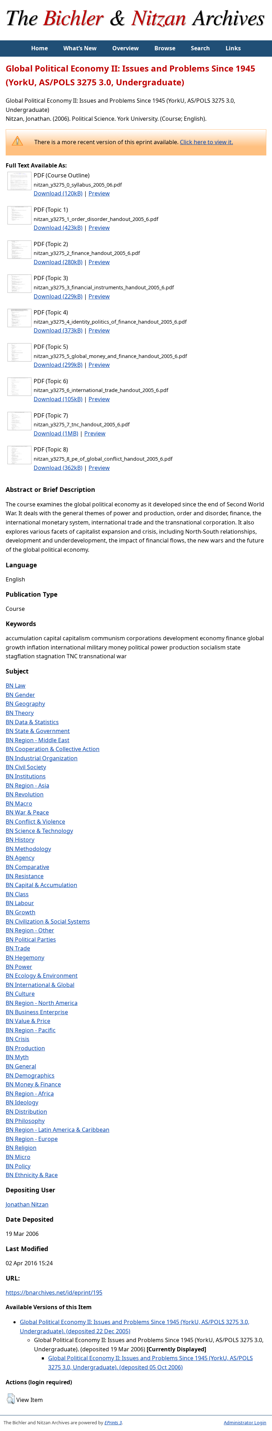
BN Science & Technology (39, 831)
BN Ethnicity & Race (32, 1175)
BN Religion (21, 1148)
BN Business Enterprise (37, 1012)
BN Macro (19, 803)
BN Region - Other (30, 930)
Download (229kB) (58, 296)
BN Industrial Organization (42, 758)
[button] (11, 1398)
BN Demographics (30, 1075)
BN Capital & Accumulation (41, 885)
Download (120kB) (58, 193)
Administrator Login (245, 1422)
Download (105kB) (58, 399)
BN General (21, 1066)
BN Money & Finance (33, 1084)
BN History (20, 840)
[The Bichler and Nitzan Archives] (136, 36)
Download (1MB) (56, 433)
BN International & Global (40, 985)
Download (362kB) (58, 468)
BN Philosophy (25, 1121)
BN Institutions (26, 776)
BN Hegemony (25, 957)
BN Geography (25, 704)
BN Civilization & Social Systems (48, 921)
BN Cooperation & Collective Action (53, 749)
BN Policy (18, 1166)
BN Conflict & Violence (35, 821)
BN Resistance (25, 876)
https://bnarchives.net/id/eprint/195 (54, 1292)
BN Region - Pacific (31, 1030)
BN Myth (17, 1057)
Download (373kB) (58, 330)
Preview (99, 193)
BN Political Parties (31, 939)
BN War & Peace (27, 812)
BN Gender (20, 695)
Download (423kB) (58, 228)
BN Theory (20, 713)
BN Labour (20, 903)
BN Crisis (17, 1039)
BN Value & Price (28, 1021)
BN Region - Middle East (37, 740)
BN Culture (20, 994)
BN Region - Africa (30, 1093)
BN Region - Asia (27, 785)
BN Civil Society (26, 767)
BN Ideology (22, 1102)
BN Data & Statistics (32, 722)
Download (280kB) (58, 262)
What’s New (80, 48)
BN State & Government (38, 731)
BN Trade (18, 948)
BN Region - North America (42, 1003)
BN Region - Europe (32, 1139)
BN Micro (18, 1157)
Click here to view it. (206, 142)
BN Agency (20, 858)
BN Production (25, 1048)
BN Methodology (28, 849)
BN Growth (20, 912)
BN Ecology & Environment (42, 975)
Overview (125, 48)
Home (39, 48)
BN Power (19, 967)
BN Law (16, 685)
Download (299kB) (58, 365)
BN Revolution (25, 794)
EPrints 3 (113, 1422)
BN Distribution (26, 1111)
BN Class (17, 894)
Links (233, 48)
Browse (164, 48)
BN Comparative (27, 867)
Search (200, 48)
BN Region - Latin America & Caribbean (57, 1130)
